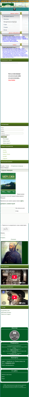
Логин (2, 127)
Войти (4, 136)
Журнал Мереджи (6, 170)
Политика (6, 19)
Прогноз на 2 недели (5, 314)
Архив (3, 376)
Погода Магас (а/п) (5, 310)
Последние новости (9, 16)
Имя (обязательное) (20, 208)
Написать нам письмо (7, 374)
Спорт (5, 24)
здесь (22, 201)
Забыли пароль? (6, 143)
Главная (7, 166)
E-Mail (17, 211)
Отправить (3, 237)
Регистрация (6, 139)
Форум (3, 378)
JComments (13, 239)
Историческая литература (10, 21)
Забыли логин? (6, 141)
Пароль (2, 131)
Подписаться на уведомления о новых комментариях (14, 225)
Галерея (6, 27)
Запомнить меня (4, 135)
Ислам (5, 30)
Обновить (3, 233)
